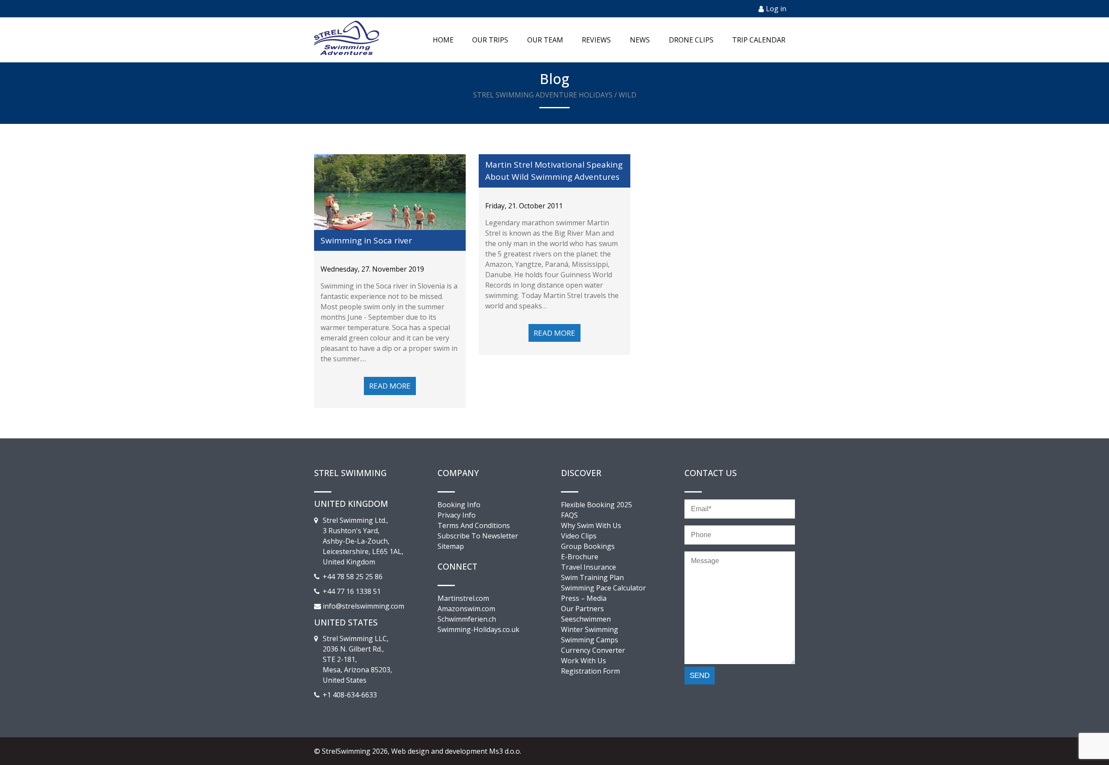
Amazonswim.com (466, 608)
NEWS (640, 40)
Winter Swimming (589, 629)
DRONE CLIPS (691, 40)
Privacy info (457, 515)
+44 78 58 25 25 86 (353, 576)
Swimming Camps (589, 640)
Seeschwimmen (586, 619)
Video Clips (579, 536)
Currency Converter (593, 650)
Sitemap (451, 546)
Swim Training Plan (592, 577)
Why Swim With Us (591, 525)
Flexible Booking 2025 (596, 504)
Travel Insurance (588, 567)
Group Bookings (588, 546)
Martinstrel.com (463, 598)
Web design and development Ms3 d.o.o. (456, 751)
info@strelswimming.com (363, 606)
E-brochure (579, 556)
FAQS (569, 515)
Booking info (459, 504)
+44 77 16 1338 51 (352, 591)
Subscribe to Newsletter (478, 536)
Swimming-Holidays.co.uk (478, 629)
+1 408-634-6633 (350, 695)
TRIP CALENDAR (758, 40)
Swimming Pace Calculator (603, 588)
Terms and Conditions (474, 525)
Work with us (583, 660)
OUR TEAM (545, 40)
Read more (390, 386)
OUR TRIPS (490, 40)
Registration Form (590, 671)
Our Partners (582, 608)
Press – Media (583, 598)
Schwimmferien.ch (467, 619)
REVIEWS (596, 40)
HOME (443, 40)
